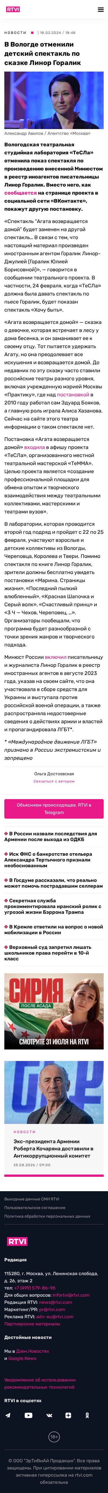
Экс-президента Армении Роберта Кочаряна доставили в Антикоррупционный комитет (54, 1148)
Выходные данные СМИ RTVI (31, 1199)
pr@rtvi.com (52, 1309)
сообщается (20, 193)
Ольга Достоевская (54, 773)
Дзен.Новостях (32, 1351)
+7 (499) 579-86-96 (35, 1288)
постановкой (73, 395)
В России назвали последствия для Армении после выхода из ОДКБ (50, 836)
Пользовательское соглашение (34, 1207)
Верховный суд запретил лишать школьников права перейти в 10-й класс (47, 953)
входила (34, 447)
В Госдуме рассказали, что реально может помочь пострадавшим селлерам (53, 883)
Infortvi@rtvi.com (71, 1295)
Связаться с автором (54, 781)
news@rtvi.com (55, 1302)
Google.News (22, 1358)
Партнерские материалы (32, 1324)
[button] (101, 9)
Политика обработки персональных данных (47, 1216)
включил (56, 657)
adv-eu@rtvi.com (54, 1316)
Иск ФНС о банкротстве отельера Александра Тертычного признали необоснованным (48, 859)
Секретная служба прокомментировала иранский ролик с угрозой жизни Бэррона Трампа (52, 906)
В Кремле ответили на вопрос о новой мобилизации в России (53, 929)
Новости (15, 33)
